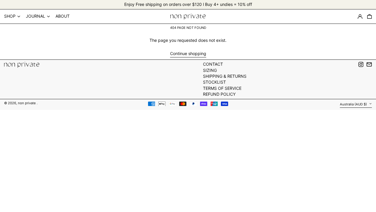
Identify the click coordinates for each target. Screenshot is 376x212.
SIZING (210, 70)
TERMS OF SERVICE (222, 88)
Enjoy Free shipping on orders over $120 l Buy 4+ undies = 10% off (188, 4)
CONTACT (213, 64)
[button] (369, 16)
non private (27, 103)
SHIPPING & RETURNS (224, 76)
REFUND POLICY (219, 94)
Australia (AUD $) (354, 104)
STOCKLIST (214, 82)
